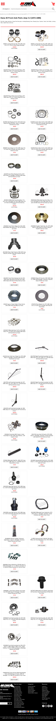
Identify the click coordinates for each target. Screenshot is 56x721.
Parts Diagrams (45, 694)
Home (1, 14)
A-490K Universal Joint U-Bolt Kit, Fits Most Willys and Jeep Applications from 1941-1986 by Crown (41, 540)
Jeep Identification (45, 692)
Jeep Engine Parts (17, 694)
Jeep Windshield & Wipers (19, 707)
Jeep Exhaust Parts (18, 695)
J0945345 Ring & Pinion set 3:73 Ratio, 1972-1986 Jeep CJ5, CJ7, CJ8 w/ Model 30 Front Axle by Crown (41, 71)
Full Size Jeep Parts (46, 698)
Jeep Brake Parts (17, 689)
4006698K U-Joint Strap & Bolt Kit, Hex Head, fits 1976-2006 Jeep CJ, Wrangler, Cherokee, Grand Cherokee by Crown (14, 592)
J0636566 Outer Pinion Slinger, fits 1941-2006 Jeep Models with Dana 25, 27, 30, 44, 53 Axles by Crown (14, 227)
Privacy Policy (45, 687)
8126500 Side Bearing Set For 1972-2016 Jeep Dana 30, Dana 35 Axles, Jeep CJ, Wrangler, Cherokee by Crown (14, 123)
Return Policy (44, 689)
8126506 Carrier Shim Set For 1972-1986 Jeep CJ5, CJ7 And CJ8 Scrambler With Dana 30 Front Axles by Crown (42, 123)
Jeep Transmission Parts (19, 704)
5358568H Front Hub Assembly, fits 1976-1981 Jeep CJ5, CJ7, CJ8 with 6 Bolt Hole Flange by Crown (14, 619)
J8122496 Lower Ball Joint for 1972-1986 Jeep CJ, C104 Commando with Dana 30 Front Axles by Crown (14, 514)
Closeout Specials (31, 686)
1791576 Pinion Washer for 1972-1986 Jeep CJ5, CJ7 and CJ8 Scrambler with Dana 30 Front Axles (41, 305)
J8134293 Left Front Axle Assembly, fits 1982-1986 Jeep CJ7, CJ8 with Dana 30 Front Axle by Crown (14, 409)
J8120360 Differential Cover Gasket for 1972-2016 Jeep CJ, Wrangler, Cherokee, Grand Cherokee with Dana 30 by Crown (41, 514)
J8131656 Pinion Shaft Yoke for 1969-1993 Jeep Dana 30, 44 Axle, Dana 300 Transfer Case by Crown (14, 253)
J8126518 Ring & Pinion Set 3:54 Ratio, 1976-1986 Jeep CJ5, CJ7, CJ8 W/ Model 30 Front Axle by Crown (14, 71)
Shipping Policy (45, 690)
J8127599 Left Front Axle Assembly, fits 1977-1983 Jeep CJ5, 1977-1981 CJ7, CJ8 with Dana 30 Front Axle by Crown (14, 383)
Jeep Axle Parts (17, 686)
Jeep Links (44, 696)
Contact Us (44, 686)
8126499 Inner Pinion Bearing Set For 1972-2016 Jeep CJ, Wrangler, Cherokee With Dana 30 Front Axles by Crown (14, 175)
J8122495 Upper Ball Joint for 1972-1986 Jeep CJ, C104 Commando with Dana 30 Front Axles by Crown (14, 488)
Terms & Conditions (46, 691)
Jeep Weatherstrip (17, 705)
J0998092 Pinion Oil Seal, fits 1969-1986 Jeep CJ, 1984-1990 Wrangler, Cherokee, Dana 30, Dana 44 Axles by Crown (42, 279)
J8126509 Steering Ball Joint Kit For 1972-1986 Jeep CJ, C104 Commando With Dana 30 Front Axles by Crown (41, 462)
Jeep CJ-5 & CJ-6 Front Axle (19, 14)
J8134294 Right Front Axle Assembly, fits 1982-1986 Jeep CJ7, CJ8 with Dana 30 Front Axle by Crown (41, 383)
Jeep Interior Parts (17, 698)
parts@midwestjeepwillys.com (6, 693)
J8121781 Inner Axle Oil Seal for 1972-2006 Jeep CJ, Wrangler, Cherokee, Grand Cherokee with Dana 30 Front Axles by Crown (41, 436)
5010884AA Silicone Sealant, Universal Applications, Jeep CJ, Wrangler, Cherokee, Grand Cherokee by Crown (14, 540)
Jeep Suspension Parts (18, 702)
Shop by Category (31, 690)
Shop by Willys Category (33, 692)
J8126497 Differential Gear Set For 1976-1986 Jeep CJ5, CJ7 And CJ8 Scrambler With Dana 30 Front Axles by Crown (14, 331)
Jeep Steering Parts (18, 700)
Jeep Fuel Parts (17, 696)
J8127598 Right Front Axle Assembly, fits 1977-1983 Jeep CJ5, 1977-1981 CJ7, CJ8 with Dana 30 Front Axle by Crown (41, 357)
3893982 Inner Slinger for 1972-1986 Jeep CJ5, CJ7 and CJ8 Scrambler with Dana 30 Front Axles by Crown (14, 149)
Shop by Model (31, 691)
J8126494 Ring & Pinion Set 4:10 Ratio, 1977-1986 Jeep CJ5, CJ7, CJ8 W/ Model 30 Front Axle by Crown (14, 97)
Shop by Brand (31, 689)
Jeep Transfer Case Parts (19, 703)
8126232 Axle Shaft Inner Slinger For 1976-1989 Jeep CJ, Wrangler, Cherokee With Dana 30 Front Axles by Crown (14, 357)
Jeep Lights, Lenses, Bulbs (19, 699)
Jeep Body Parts (17, 687)
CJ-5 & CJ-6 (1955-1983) (8, 14)
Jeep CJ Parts (45, 699)
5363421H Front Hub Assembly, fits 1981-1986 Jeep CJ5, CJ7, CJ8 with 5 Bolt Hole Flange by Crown (42, 619)
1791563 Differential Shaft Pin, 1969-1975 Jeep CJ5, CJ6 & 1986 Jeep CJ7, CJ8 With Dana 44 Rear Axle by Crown (14, 462)
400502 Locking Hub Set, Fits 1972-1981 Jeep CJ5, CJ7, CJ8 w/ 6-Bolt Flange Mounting (14, 44)
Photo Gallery (44, 695)
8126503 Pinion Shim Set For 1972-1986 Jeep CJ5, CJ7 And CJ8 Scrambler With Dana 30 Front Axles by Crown (42, 149)
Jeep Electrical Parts (18, 692)
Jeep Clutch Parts (17, 690)
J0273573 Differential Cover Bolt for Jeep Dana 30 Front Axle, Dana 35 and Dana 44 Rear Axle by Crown (42, 592)
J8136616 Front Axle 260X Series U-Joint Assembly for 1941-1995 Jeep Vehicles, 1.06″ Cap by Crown (14, 436)
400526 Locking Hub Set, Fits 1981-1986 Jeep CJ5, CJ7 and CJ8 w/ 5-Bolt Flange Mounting (42, 44)
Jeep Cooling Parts (18, 691)
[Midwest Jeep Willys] (28, 3)
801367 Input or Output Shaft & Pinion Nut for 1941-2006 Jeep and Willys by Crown (14, 305)
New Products (31, 687)
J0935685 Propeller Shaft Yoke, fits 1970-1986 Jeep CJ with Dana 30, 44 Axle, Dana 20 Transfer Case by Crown (42, 227)
